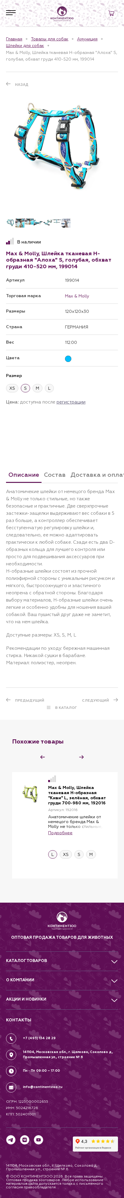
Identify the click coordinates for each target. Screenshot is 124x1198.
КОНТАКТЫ (18, 1020)
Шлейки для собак (25, 45)
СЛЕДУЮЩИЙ (95, 700)
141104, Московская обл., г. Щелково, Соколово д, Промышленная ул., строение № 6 (68, 1054)
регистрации (71, 401)
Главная (14, 38)
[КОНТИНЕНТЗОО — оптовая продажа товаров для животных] (62, 923)
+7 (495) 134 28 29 (39, 1038)
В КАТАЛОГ (66, 707)
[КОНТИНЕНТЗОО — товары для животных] (62, 13)
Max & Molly (77, 296)
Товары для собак (49, 38)
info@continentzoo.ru (42, 1087)
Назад (21, 85)
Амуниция (87, 38)
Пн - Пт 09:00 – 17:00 (41, 1071)
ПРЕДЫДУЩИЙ (29, 700)
